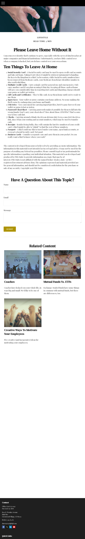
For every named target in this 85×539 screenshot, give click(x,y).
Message (7, 210)
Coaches (9, 282)
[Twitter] (7, 527)
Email (6, 197)
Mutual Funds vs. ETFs (57, 282)
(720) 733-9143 (11, 506)
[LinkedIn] (10, 527)
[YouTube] (14, 527)
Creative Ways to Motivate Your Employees (20, 332)
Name (6, 184)
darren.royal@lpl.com (9, 524)
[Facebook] (3, 527)
